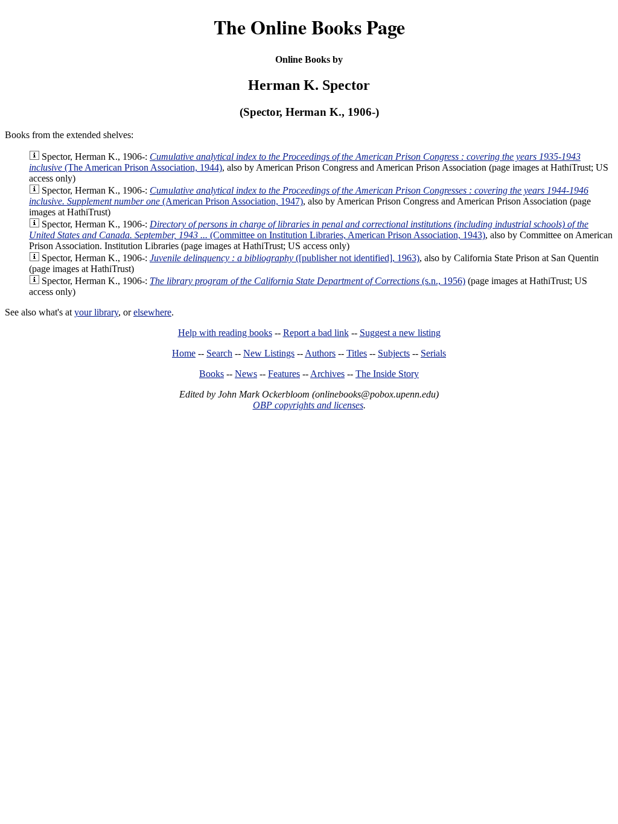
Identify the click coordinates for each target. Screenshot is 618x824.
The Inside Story (387, 374)
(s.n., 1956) (307, 281)
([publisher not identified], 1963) (284, 258)
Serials (433, 353)
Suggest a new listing (400, 333)
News (246, 374)
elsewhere (152, 312)
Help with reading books (225, 333)
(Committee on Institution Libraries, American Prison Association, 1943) (308, 229)
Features (284, 374)
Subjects (394, 353)
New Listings (269, 353)
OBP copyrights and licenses (308, 405)
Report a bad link (316, 333)
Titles (356, 353)
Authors (320, 353)
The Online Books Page (309, 27)
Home (184, 353)
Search (219, 353)
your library (96, 312)
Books (211, 374)
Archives (327, 374)
